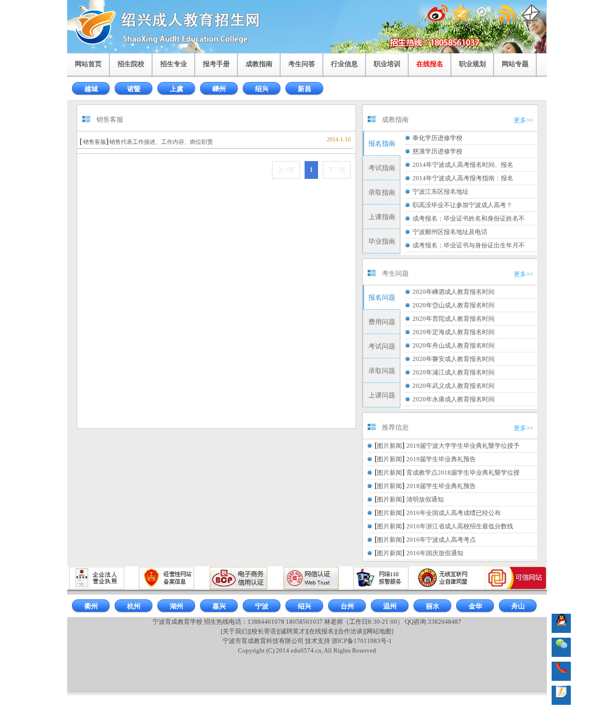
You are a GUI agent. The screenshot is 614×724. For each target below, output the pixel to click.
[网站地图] (379, 631)
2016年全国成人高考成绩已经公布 (453, 512)
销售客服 (94, 142)
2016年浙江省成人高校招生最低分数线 (459, 526)
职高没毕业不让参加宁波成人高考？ (462, 205)
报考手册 (216, 64)
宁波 (262, 606)
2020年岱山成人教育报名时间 (454, 305)
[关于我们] (235, 631)
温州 (390, 606)
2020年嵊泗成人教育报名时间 (454, 291)
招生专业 (173, 64)
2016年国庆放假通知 (434, 553)
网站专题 (515, 64)
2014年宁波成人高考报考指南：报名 (463, 178)
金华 (475, 606)
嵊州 (219, 89)
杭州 (134, 606)
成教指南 (259, 64)
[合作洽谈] (350, 631)
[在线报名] (321, 631)
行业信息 (344, 64)
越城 (91, 89)
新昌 (304, 89)
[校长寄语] (263, 631)
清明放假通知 (425, 499)
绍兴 (262, 89)
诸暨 (134, 89)
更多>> (523, 120)
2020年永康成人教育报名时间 (454, 399)
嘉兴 (219, 606)
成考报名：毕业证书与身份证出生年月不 (469, 245)
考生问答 (301, 64)
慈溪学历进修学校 (437, 151)
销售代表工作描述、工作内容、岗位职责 (161, 142)
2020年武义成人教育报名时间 (454, 385)
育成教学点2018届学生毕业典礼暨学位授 (463, 472)
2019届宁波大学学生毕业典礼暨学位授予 (463, 445)
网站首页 (88, 64)
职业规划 (472, 64)
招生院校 (131, 64)
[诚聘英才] (292, 631)
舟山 (518, 606)
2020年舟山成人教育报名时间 (454, 345)
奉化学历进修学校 (437, 137)
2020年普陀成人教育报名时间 (454, 318)
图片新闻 (389, 445)
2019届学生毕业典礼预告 (441, 459)
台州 (347, 606)
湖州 (176, 606)
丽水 (432, 606)
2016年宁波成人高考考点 (441, 539)
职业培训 (387, 64)
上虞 (176, 89)
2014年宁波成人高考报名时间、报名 (463, 164)
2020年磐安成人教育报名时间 (454, 358)
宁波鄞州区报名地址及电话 (450, 231)
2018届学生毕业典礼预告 (441, 486)
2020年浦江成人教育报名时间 (454, 372)
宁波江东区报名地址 (441, 191)
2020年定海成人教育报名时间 (454, 332)
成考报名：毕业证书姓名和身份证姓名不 (469, 218)
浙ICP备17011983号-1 (361, 640)
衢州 (91, 606)
